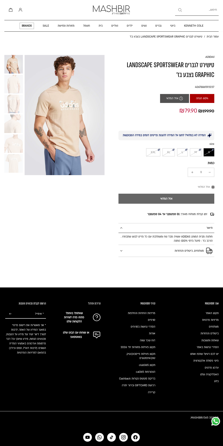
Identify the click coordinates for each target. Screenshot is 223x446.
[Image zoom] (65, 115)
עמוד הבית (213, 36)
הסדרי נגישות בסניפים (143, 326)
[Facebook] (135, 437)
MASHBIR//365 (199, 417)
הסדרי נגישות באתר (208, 347)
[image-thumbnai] (13, 64)
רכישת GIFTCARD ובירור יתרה (138, 385)
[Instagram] (123, 437)
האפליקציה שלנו (209, 374)
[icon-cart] (10, 10)
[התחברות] (19, 10)
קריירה (151, 392)
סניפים (151, 320)
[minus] (209, 172)
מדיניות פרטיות (210, 320)
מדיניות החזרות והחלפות (141, 313)
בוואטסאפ (76, 337)
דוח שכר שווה (147, 340)
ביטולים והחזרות (210, 333)
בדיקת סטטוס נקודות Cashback (137, 378)
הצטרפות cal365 (145, 372)
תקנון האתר (212, 313)
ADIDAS (209, 57)
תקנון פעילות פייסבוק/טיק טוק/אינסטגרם (141, 356)
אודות (152, 333)
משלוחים (214, 326)
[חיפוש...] (180, 10)
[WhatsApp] (99, 437)
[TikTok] (111, 437)
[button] (166, 199)
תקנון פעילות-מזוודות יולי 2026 (138, 347)
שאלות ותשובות (210, 340)
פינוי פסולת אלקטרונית (206, 360)
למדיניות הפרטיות (27, 352)
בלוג (216, 381)
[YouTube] (87, 437)
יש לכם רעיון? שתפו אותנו (204, 354)
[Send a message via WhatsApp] (216, 421)
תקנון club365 (147, 365)
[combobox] (197, 10)
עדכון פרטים (212, 367)
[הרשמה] (10, 314)
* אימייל (39, 314)
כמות (211, 163)
